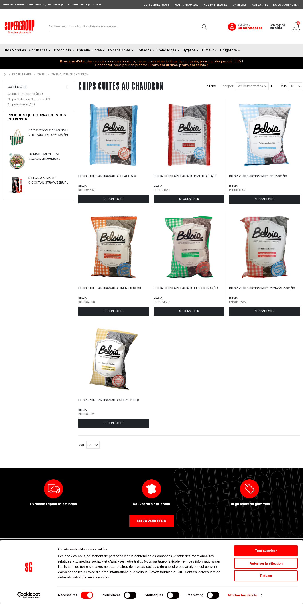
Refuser (266, 576)
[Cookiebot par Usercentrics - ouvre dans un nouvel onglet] (28, 595)
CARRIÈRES (239, 4)
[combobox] (128, 26)
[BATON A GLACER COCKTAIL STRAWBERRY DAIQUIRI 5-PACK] (17, 186)
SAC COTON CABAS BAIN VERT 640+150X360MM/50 (48, 132)
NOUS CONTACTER (285, 4)
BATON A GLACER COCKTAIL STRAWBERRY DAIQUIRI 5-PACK (47, 180)
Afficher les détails (242, 595)
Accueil (4, 74)
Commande (277, 25)
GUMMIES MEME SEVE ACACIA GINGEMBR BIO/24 (44, 156)
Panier (296, 29)
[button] (113, 199)
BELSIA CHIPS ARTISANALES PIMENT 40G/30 (185, 176)
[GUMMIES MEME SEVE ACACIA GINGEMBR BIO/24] (17, 162)
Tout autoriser (266, 551)
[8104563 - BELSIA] (113, 134)
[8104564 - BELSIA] (189, 134)
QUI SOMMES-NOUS (156, 4)
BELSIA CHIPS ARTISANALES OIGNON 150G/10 (262, 288)
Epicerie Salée (21, 74)
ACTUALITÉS (260, 4)
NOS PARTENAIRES (215, 4)
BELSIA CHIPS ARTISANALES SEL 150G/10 (258, 176)
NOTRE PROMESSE (186, 4)
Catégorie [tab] (17, 87)
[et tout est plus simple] (19, 26)
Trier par (227, 86)
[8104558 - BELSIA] (113, 246)
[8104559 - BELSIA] (189, 246)
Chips (41, 74)
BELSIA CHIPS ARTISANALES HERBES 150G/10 (186, 288)
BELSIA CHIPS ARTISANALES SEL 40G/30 (107, 176)
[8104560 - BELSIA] (264, 246)
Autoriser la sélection (266, 563)
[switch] (130, 595)
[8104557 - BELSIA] (264, 134)
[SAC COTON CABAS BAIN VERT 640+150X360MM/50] (17, 138)
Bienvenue (244, 24)
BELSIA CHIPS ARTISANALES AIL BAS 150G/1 (109, 400)
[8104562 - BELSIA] (113, 359)
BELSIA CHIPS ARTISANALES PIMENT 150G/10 (110, 288)
